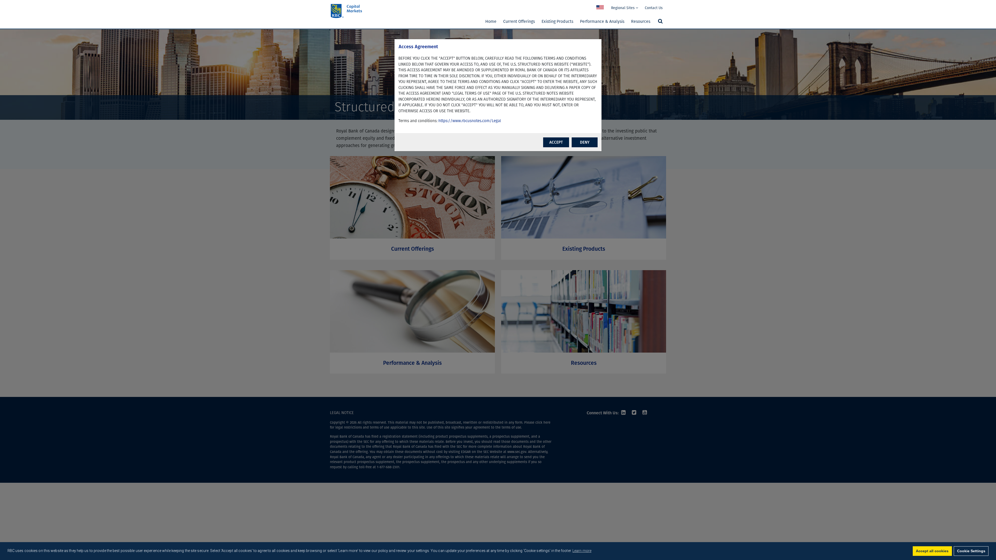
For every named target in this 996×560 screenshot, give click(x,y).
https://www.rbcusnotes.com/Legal (469, 120)
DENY (585, 142)
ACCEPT (556, 142)
